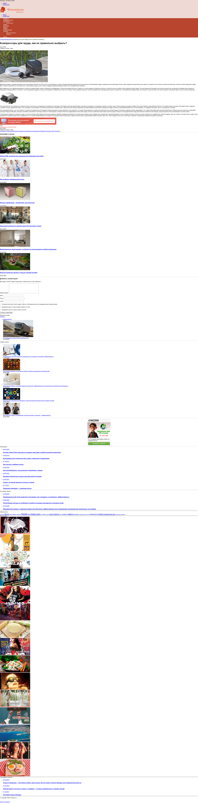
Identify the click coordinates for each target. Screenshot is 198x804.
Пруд (14, 127)
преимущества (109, 514)
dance (6, 514)
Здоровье (6, 21)
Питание (6, 25)
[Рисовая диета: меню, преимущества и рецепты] (15, 672)
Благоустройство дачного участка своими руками (18, 272)
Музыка (8, 34)
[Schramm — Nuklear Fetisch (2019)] (15, 689)
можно (87, 514)
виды (60, 514)
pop (41, 514)
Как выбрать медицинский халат (12, 179)
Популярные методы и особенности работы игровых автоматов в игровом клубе (26, 371)
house (24, 514)
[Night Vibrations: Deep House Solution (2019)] (15, 758)
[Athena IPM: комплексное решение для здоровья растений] (15, 153)
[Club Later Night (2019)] (15, 654)
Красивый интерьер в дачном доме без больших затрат (20, 226)
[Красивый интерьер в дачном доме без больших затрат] (15, 223)
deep (11, 514)
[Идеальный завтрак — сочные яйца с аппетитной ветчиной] (15, 775)
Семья (5, 28)
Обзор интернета (11, 32)
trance (56, 514)
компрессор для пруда (6, 127)
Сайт (1, 301)
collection (2, 514)
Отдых (5, 24)
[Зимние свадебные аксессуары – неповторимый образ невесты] (15, 533)
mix (29, 514)
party (38, 514)
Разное (5, 31)
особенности (93, 514)
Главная (2, 39)
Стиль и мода (7, 30)
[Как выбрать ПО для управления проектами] (15, 568)
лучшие (81, 514)
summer (47, 514)
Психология (9, 23)
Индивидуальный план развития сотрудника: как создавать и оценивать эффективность (28, 356)
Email (2, 298)
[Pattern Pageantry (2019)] (15, 550)
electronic (19, 514)
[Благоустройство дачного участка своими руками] (15, 269)
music (33, 514)
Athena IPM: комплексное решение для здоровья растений (21, 156)
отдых (100, 514)
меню (85, 514)
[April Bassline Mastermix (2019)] (15, 585)
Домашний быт (8, 20)
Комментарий (4, 293)
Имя (1, 295)
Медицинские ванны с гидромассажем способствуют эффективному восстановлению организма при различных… (36, 386)
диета (70, 514)
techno (51, 514)
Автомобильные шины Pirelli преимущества (15, 338)
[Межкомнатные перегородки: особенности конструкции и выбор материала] (15, 246)
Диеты (5, 27)
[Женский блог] (12, 12)
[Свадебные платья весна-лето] (15, 706)
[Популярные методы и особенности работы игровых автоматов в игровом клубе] (11, 370)
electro (14, 514)
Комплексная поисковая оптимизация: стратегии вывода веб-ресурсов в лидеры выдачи (28, 400)
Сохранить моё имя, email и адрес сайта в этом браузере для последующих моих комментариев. (30, 304)
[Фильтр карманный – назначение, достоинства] (15, 199)
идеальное (76, 514)
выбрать (64, 514)
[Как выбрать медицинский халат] (15, 176)
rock (44, 514)
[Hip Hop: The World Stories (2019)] (15, 602)
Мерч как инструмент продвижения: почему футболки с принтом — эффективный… (27, 415)
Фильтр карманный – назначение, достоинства (17, 203)
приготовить (118, 514)
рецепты (123, 514)
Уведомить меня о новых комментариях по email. (16, 307)
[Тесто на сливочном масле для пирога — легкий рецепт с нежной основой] (15, 637)
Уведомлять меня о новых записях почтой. (14, 309)
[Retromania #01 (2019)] (15, 724)
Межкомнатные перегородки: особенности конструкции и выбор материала (28, 249)
